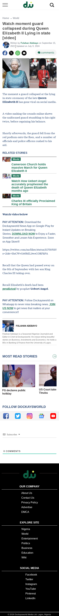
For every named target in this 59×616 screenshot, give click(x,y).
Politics (25, 543)
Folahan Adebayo (30, 43)
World (16, 18)
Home (5, 18)
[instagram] (29, 416)
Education (27, 552)
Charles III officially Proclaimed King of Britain (33, 202)
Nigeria (25, 529)
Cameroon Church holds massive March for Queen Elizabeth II (29, 168)
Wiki (24, 557)
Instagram (31, 584)
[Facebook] (4, 53)
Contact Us (27, 497)
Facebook (31, 574)
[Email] (24, 53)
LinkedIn (30, 598)
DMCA (25, 512)
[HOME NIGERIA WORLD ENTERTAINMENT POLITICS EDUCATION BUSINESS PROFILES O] (29, 5)
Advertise (26, 507)
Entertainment (29, 538)
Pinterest (30, 593)
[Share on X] (11, 53)
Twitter (29, 579)
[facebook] (6, 416)
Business (26, 548)
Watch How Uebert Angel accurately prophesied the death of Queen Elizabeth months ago (29, 185)
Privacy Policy (29, 502)
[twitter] (18, 416)
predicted (9, 288)
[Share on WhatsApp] (17, 53)
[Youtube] (53, 416)
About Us (26, 493)
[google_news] (41, 416)
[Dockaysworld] (29, 5)
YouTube (30, 588)
